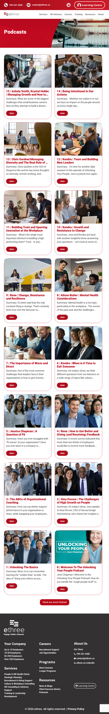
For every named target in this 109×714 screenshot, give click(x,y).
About (101, 14)
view (11, 113)
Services (43, 14)
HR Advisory (56, 14)
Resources (90, 14)
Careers (68, 14)
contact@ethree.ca (41, 5)
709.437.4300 (15, 5)
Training (79, 14)
